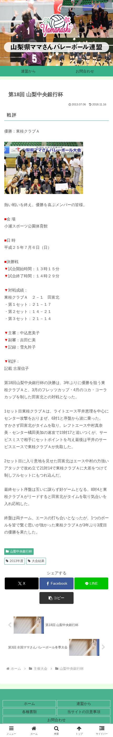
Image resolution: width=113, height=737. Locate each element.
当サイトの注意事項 (83, 712)
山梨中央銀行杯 (21, 551)
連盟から (83, 703)
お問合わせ (56, 720)
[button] (56, 598)
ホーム (29, 703)
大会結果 (38, 561)
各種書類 (29, 712)
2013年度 (16, 561)
